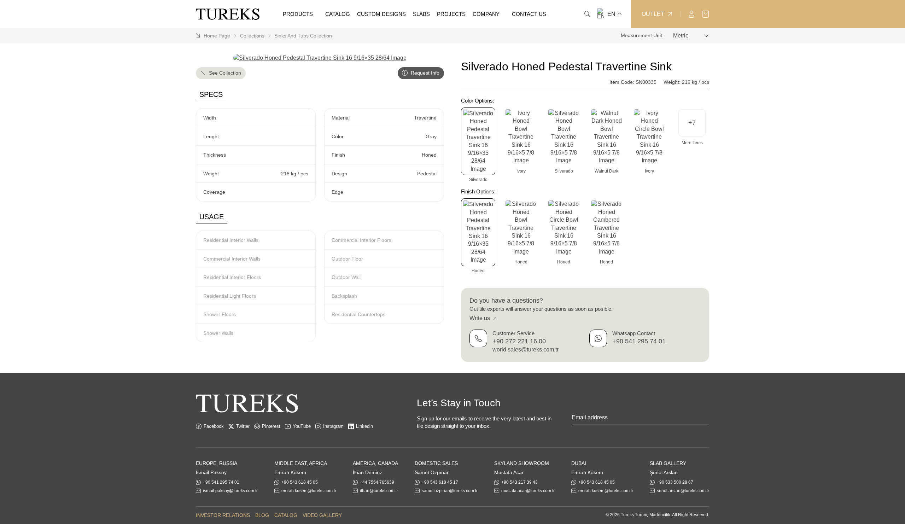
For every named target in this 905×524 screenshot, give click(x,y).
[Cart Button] (705, 14)
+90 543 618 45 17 (440, 482)
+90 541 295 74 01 (639, 341)
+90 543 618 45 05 (299, 482)
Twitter (243, 426)
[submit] (705, 419)
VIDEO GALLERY (322, 515)
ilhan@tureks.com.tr (379, 490)
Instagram (333, 426)
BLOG (262, 515)
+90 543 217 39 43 (519, 482)
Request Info (424, 73)
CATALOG (285, 515)
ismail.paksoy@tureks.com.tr (230, 490)
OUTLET (653, 14)
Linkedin (364, 426)
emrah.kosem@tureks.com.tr (308, 490)
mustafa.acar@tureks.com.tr (528, 490)
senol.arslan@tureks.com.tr (683, 490)
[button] (692, 122)
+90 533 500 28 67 (675, 482)
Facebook (214, 426)
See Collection (224, 73)
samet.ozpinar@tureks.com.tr (450, 490)
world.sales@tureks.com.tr (525, 350)
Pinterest (271, 426)
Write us (480, 318)
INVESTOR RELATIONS (223, 515)
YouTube (302, 426)
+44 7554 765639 (377, 482)
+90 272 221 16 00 (519, 341)
